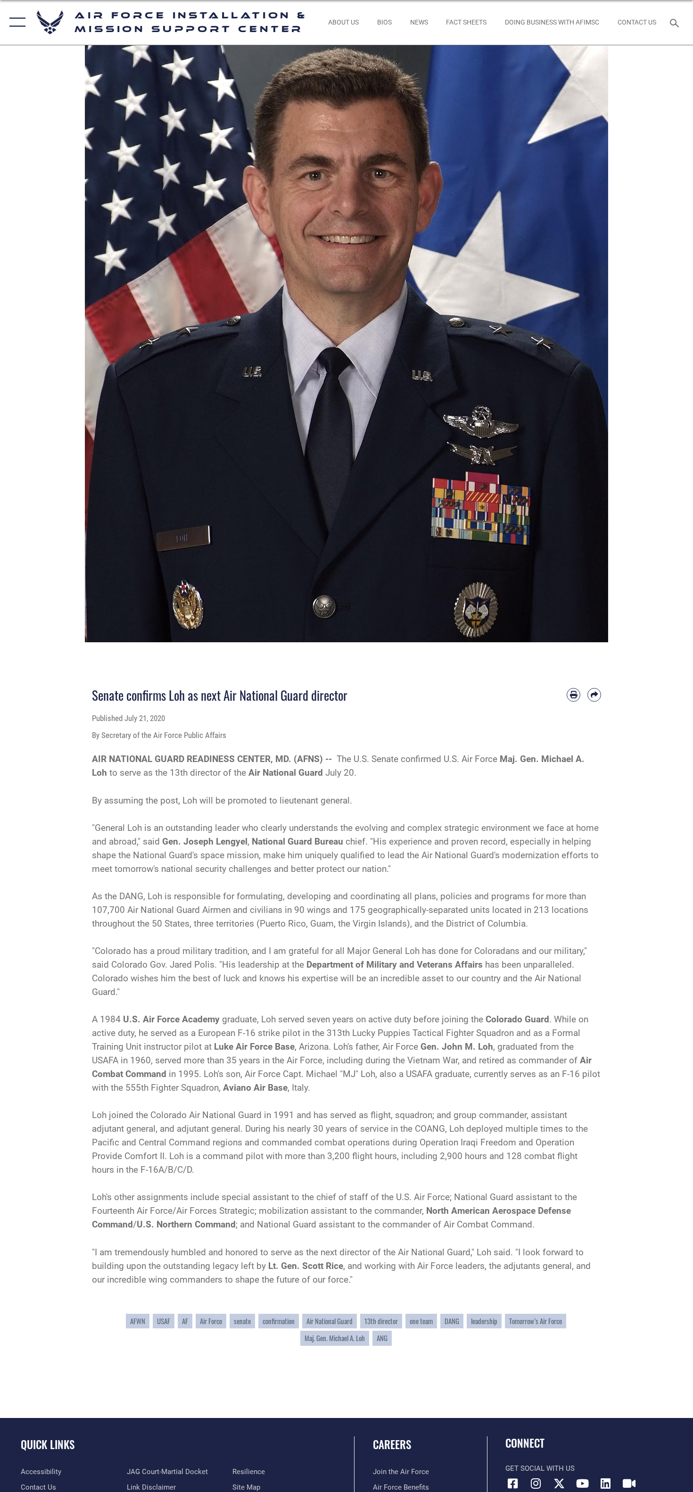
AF (185, 1321)
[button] (15, 22)
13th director (381, 1321)
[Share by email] (594, 695)
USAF (163, 1321)
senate (242, 1321)
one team (421, 1321)
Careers (392, 1444)
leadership (484, 1321)
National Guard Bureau (297, 841)
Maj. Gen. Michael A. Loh (335, 1338)
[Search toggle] (676, 22)
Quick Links (47, 1444)
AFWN (137, 1321)
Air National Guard (329, 1321)
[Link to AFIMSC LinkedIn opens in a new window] (606, 1483)
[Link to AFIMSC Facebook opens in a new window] (512, 1483)
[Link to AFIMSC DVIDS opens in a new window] (629, 1483)
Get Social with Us (540, 1468)
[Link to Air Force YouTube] (582, 1483)
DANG (452, 1321)
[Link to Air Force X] (559, 1483)
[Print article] (573, 695)
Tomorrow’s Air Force (535, 1321)
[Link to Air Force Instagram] (536, 1483)
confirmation (279, 1321)
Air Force (211, 1321)
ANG (382, 1338)
